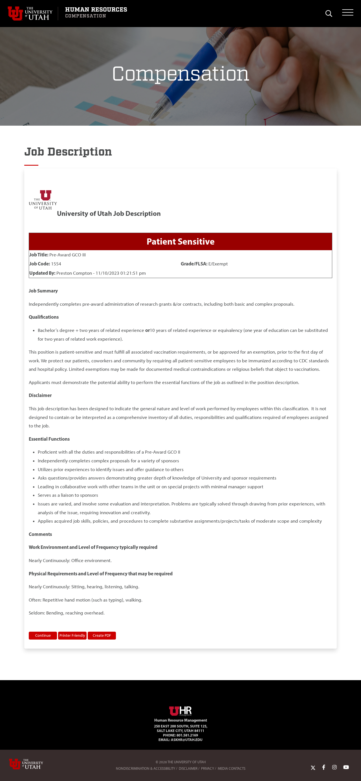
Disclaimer (188, 768)
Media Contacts (231, 768)
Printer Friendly (72, 635)
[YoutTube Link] (346, 767)
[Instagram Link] (334, 767)
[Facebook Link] (323, 767)
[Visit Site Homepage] (180, 710)
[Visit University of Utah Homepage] (33, 13)
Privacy (207, 768)
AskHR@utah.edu (186, 739)
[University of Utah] (34, 764)
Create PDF (102, 635)
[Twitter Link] (313, 767)
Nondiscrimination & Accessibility (145, 768)
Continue (43, 635)
